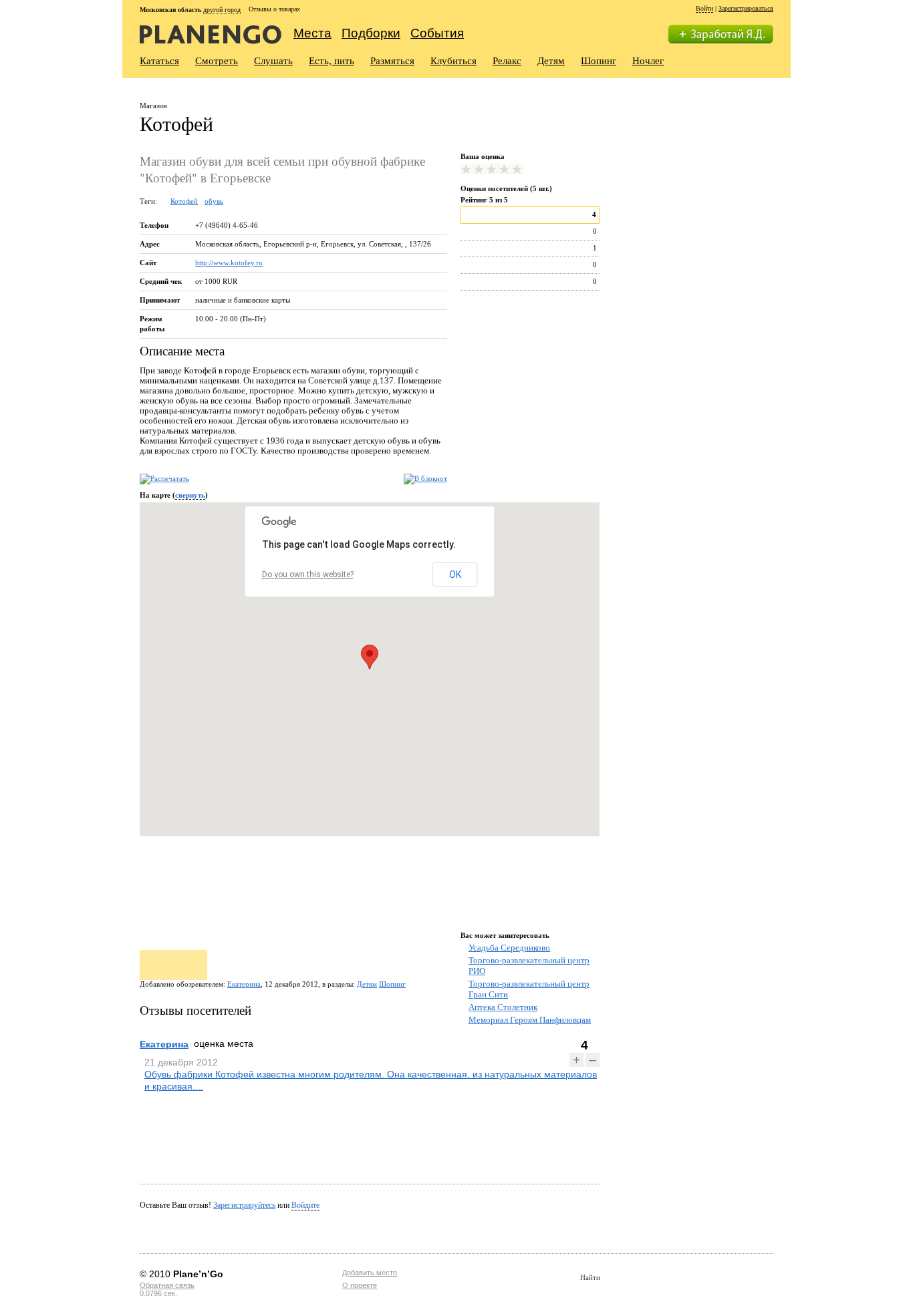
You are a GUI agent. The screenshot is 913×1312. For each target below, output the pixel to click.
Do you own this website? (308, 574)
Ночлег (648, 60)
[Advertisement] (696, 178)
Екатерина (244, 984)
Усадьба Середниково (509, 948)
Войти (704, 8)
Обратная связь (167, 1285)
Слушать (273, 60)
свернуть (190, 495)
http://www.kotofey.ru (229, 263)
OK (455, 574)
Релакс (507, 60)
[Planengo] (210, 33)
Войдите (305, 1205)
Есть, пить (331, 60)
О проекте (359, 1285)
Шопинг (598, 60)
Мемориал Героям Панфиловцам (530, 1020)
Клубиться (453, 60)
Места (312, 33)
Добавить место (369, 1273)
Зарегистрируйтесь (244, 1205)
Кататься (159, 60)
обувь (214, 201)
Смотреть (216, 60)
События (437, 33)
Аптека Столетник (503, 1007)
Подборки (371, 33)
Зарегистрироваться (746, 8)
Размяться (392, 60)
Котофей (184, 201)
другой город (222, 9)
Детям (551, 60)
